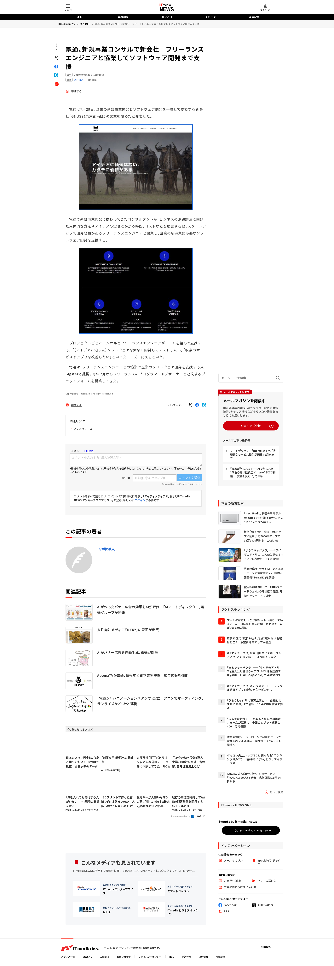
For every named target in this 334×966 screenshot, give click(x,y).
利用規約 (266, 947)
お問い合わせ (124, 956)
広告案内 (104, 956)
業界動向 (123, 17)
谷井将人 (107, 549)
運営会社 (186, 956)
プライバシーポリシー (150, 956)
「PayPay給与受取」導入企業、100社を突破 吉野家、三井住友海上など (188, 762)
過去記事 (254, 17)
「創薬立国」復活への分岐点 (117, 760)
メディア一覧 (68, 956)
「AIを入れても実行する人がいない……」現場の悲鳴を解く (82, 801)
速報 (79, 17)
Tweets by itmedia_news (237, 821)
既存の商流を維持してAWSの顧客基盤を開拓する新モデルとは (188, 801)
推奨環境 (220, 956)
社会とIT (167, 17)
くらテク (210, 17)
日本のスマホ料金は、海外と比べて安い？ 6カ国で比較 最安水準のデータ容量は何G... (83, 762)
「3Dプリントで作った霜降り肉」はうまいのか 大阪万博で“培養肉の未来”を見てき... (118, 801)
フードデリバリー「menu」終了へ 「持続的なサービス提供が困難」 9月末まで (252, 454)
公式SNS (87, 956)
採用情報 (203, 956)
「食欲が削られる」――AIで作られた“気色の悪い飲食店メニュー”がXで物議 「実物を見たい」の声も (252, 472)
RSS (171, 956)
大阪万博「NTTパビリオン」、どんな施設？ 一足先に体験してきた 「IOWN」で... (153, 762)
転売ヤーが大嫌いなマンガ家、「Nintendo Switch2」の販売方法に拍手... (153, 801)
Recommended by (181, 816)
